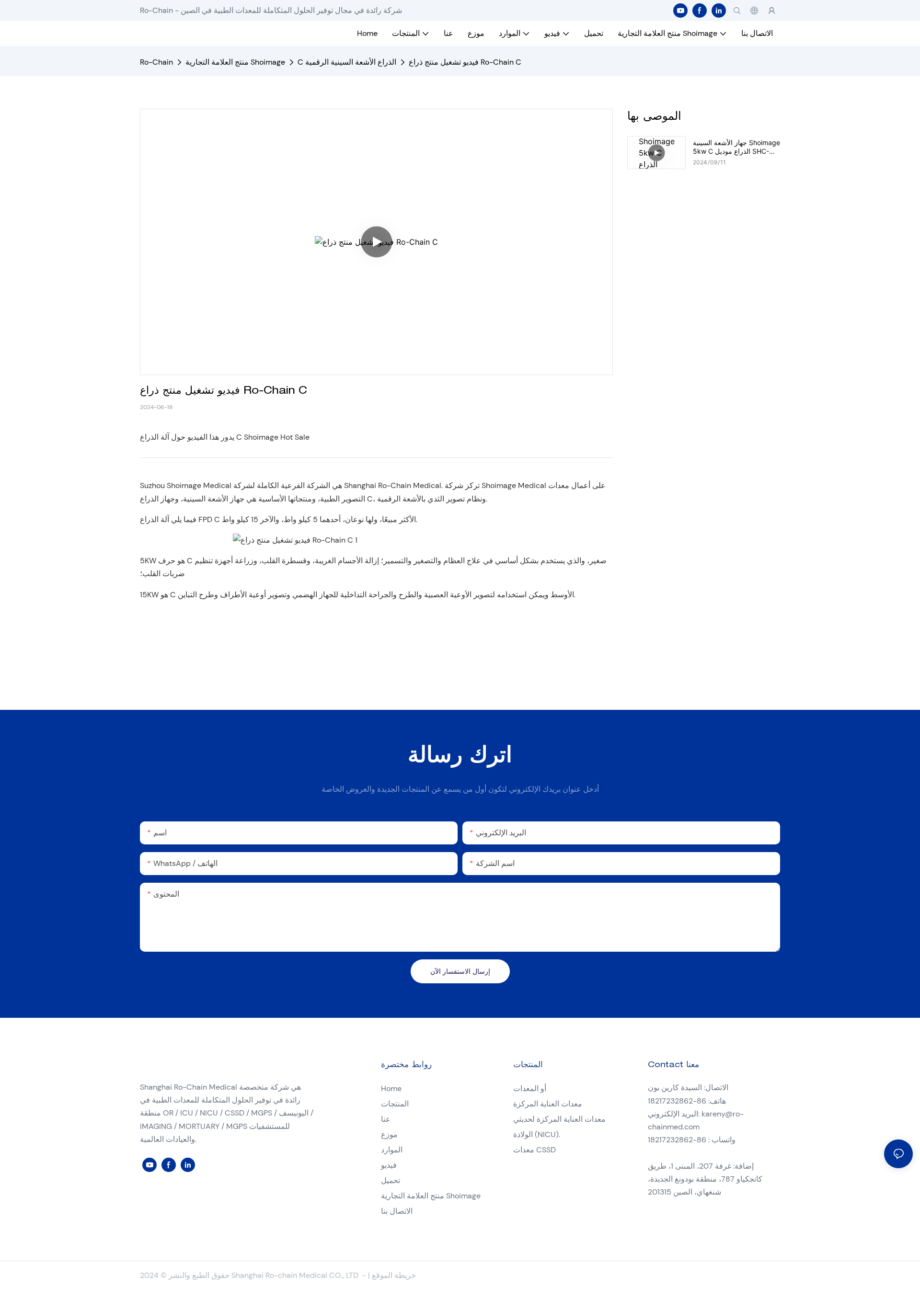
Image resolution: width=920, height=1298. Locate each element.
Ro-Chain (156, 62)
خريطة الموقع (394, 1275)
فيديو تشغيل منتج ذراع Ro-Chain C (465, 62)
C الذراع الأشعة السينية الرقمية (347, 62)
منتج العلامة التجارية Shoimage (235, 62)
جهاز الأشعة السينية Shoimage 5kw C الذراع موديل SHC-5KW (736, 147)
